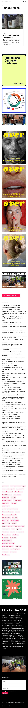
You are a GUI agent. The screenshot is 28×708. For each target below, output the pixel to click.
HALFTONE (13, 503)
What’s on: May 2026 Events (9, 365)
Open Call (19, 529)
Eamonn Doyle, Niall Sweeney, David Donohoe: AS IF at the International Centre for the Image (13, 391)
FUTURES (13, 497)
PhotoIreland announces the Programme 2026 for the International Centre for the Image (13, 398)
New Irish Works (5, 529)
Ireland (17, 511)
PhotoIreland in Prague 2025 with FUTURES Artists (14, 445)
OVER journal (5, 531)
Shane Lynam (5, 549)
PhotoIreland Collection (9, 625)
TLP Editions (5, 552)
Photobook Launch (6, 534)
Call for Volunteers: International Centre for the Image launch (13, 467)
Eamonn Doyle (5, 497)
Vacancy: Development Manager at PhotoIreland (11, 348)
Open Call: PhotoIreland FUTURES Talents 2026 (13, 423)
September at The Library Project (11, 305)
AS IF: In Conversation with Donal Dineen (13, 381)
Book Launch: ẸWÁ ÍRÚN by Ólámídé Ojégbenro (12, 354)
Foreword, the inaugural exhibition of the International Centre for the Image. (13, 459)
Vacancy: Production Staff (9, 476)
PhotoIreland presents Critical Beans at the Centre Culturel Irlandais (13, 442)
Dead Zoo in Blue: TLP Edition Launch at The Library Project (14, 378)
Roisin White (18, 546)
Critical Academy (18, 491)
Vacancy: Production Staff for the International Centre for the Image (11, 415)
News (4, 30)
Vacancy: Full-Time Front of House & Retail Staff (13, 333)
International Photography (8, 511)
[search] (23, 1)
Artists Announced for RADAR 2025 (11, 433)
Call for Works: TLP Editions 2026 (11, 387)
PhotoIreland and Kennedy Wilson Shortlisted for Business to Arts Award (14, 336)
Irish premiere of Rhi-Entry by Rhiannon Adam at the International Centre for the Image (12, 318)
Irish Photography (6, 517)
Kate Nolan (14, 517)
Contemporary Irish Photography (18, 486)
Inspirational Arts (6, 506)
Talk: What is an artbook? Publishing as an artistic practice (13, 358)
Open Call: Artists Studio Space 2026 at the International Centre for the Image (13, 426)
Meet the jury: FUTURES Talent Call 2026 (13, 412)
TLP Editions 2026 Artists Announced (12, 367)
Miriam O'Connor (6, 523)
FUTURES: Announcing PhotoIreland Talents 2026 (14, 370)
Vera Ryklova (13, 552)
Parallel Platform (20, 531)
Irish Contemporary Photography (9, 514)
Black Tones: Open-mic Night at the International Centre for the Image (11, 323)
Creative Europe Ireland (7, 491)
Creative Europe (20, 488)
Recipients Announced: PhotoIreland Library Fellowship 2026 (14, 409)
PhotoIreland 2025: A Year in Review (11, 402)
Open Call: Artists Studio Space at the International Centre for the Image (12, 463)
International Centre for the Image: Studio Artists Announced (13, 455)
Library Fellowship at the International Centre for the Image (14, 449)
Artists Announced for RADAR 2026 (11, 342)
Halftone (17, 622)
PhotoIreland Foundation (7, 546)
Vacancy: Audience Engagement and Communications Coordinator (12, 345)
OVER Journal (16, 630)
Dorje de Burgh (17, 494)
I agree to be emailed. (9, 691)
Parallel (12, 531)
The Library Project (15, 549)
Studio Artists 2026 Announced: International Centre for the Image (14, 405)
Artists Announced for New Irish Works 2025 (14, 474)
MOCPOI (14, 523)
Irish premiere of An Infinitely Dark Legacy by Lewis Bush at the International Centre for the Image (14, 313)
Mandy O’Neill (5, 520)
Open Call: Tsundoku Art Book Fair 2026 (13, 395)
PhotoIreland (13, 537)
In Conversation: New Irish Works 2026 (12, 340)
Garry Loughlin (5, 503)
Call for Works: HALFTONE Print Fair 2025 (13, 452)
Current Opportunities (7, 494)
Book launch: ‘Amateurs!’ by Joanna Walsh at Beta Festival (14, 430)
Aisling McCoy (5, 486)
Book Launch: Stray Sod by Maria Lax (12, 352)
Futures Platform (17, 500)
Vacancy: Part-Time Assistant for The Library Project (14, 327)
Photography (5, 537)
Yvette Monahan (5, 554)
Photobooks (15, 534)
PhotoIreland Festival (6, 540)
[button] (26, 1)
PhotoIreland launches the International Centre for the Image (12, 471)
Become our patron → (20, 702)
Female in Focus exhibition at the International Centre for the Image (11, 308)
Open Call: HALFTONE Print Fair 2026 (12, 330)
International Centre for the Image (10, 509)
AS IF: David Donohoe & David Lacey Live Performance (13, 384)
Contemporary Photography (8, 488)
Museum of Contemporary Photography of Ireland (13, 526)
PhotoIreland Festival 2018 (8, 543)
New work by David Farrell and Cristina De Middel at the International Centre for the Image (13, 437)
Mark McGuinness (15, 520)
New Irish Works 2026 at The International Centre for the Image (13, 362)
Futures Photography (6, 500)
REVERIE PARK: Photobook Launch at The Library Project (13, 374)
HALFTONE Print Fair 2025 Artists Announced (11, 419)
